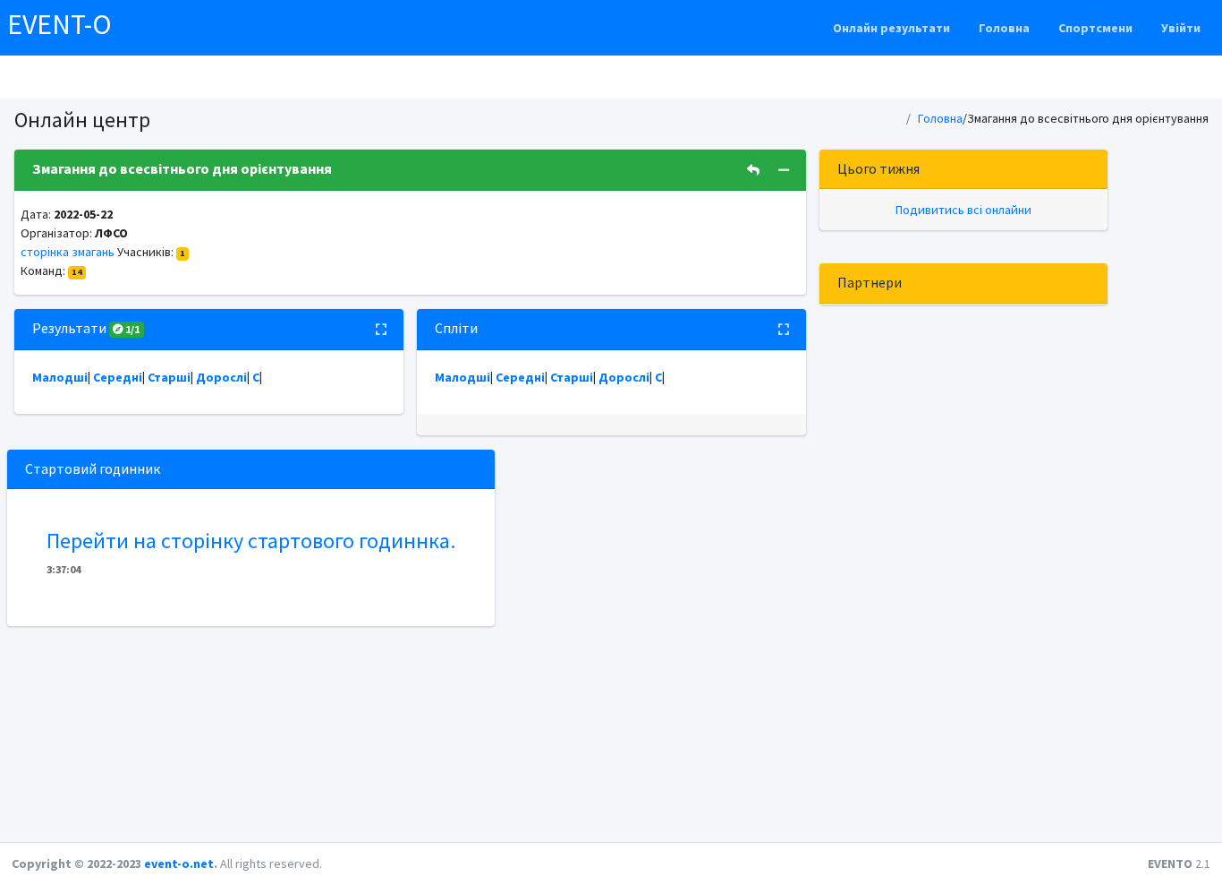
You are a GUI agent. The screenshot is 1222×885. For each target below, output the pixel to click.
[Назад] (753, 170)
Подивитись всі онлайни (963, 210)
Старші (169, 377)
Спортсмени (1095, 28)
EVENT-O (59, 24)
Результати (86, 328)
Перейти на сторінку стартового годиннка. (251, 540)
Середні (117, 377)
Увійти (1181, 28)
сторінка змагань (68, 252)
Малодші (60, 377)
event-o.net (179, 863)
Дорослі (221, 377)
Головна (1004, 28)
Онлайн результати (891, 28)
